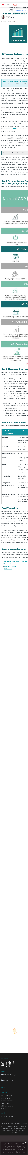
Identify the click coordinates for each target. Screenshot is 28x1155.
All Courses (5, 1103)
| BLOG (14, 5)
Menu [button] (23, 5)
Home (10, 7)
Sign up (3, 1108)
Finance (15, 7)
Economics (12, 9)
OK (26, 1143)
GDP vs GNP (8, 569)
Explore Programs (7, 1101)
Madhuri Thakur (10, 18)
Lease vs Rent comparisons (13, 564)
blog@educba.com (20, 10)
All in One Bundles (7, 1106)
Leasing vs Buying (10, 566)
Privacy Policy (21, 1152)
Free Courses (5, 1098)
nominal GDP (11, 129)
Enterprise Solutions (8, 1095)
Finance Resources (23, 7)
